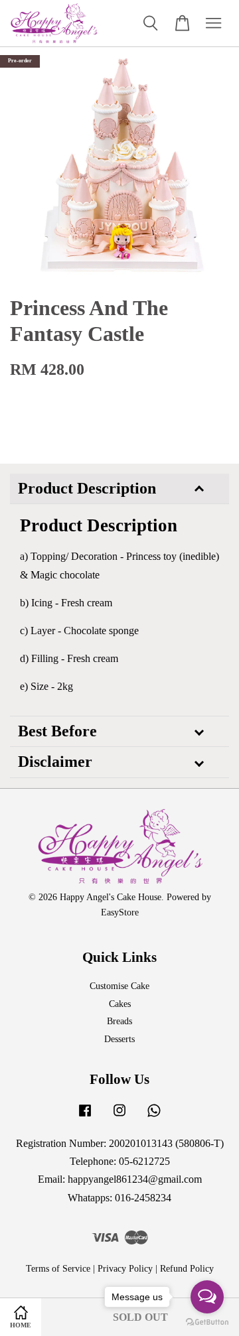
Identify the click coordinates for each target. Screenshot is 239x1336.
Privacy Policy (125, 1269)
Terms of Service (58, 1269)
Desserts (119, 1039)
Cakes (120, 1004)
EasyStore (120, 912)
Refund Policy (187, 1269)
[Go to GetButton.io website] (207, 1322)
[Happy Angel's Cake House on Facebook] (85, 1117)
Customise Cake (119, 986)
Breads (119, 1021)
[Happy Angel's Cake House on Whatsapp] (154, 1117)
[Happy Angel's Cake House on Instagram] (119, 1117)
